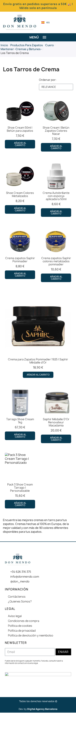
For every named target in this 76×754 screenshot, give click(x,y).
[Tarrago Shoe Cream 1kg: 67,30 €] (20, 414)
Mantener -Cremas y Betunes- (21, 49)
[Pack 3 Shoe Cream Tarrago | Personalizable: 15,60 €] (20, 480)
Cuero (49, 45)
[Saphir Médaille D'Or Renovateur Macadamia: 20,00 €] (56, 415)
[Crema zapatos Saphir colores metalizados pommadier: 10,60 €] (56, 254)
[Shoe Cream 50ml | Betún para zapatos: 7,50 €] (20, 122)
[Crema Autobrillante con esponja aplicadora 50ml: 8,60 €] (56, 189)
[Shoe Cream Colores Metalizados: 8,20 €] (20, 187)
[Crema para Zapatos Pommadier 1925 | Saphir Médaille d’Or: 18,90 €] (38, 335)
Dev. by (38, 709)
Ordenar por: (47, 80)
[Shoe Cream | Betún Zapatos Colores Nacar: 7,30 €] (56, 124)
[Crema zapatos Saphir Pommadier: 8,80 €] (20, 253)
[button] (58, 22)
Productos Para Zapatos (26, 45)
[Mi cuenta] (65, 22)
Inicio (4, 45)
